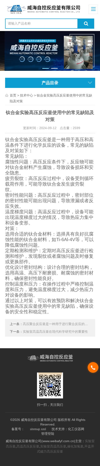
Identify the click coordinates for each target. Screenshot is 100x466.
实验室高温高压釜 (53, 446)
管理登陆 (47, 433)
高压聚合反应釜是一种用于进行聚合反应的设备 (57, 324)
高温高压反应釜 (28, 446)
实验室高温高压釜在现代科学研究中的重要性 (55, 331)
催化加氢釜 (75, 446)
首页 (13, 95)
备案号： (17, 429)
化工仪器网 (76, 429)
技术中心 (26, 95)
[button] (45, 68)
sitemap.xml (38, 429)
